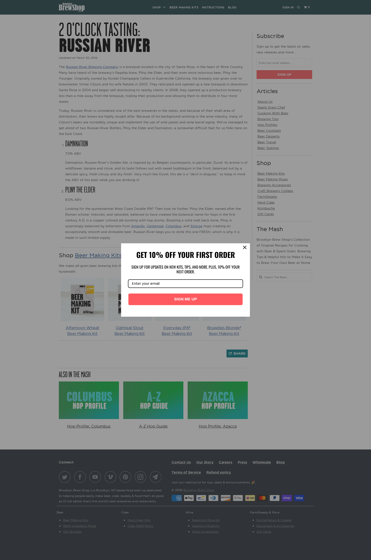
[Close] (245, 248)
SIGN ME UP (185, 299)
